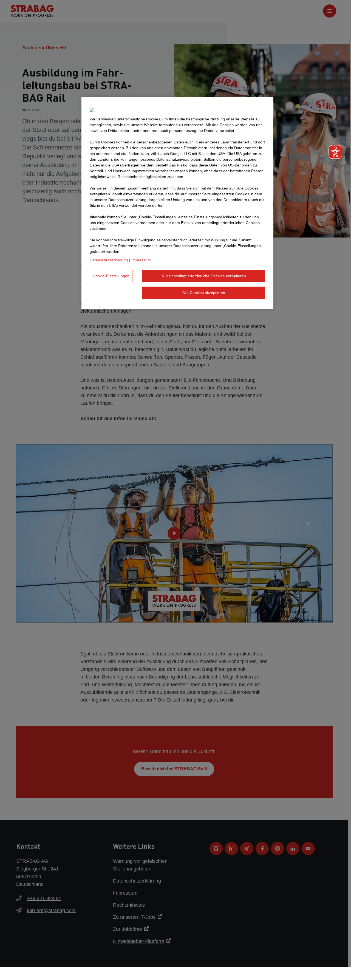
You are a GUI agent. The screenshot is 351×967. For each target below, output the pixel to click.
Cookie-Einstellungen (111, 276)
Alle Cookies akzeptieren (203, 292)
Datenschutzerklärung (109, 260)
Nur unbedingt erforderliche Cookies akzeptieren (204, 276)
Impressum (141, 260)
